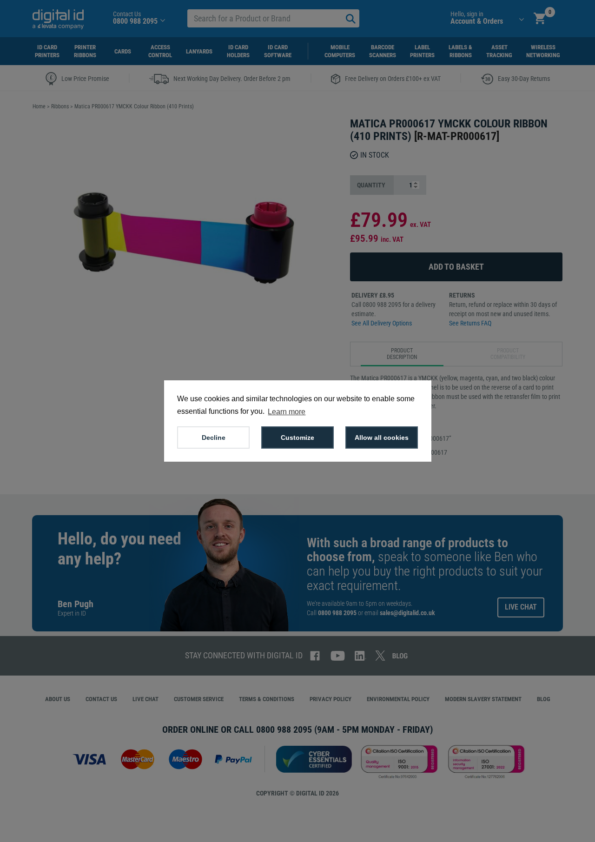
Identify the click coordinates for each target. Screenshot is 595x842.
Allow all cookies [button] (382, 437)
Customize (297, 437)
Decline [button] (213, 437)
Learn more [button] (286, 412)
